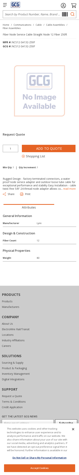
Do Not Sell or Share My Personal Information (39, 457)
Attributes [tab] (29, 207)
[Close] (73, 429)
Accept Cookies (39, 468)
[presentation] (29, 207)
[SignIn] (63, 5)
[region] (39, 449)
